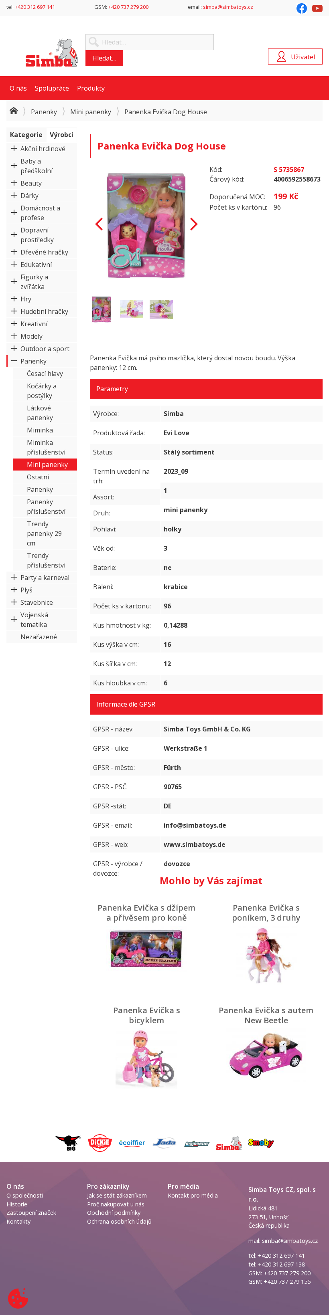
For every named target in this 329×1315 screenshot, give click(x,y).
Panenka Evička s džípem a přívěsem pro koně (146, 912)
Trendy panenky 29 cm (44, 533)
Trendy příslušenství (46, 560)
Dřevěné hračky (44, 252)
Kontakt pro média (193, 1195)
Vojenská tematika (34, 619)
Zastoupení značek (31, 1212)
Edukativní (36, 264)
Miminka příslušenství (46, 447)
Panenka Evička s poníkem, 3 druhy (266, 912)
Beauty (31, 183)
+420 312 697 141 (35, 6)
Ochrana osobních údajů (119, 1221)
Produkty (91, 88)
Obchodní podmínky (113, 1212)
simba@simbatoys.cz (228, 6)
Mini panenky (90, 111)
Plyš (26, 590)
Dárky (29, 195)
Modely (31, 336)
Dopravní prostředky (37, 235)
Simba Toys (52, 52)
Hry (25, 299)
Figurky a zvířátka (34, 282)
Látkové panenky (40, 413)
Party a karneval (44, 577)
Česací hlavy (45, 373)
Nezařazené (38, 636)
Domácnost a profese (40, 213)
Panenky (44, 111)
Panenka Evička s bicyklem (146, 1015)
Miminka (40, 430)
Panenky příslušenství (46, 506)
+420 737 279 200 (128, 6)
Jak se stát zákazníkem (117, 1195)
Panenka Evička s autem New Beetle (266, 1015)
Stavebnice (36, 602)
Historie (16, 1204)
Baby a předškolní (36, 166)
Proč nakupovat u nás (115, 1204)
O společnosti (24, 1195)
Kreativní (33, 323)
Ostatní (38, 477)
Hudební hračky (44, 311)
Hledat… (104, 58)
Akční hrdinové (42, 148)
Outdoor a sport (44, 348)
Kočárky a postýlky (42, 391)
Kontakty (18, 1221)
